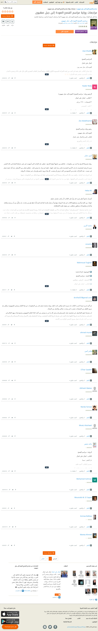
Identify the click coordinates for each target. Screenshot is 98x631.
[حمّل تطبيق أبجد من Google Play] (10, 621)
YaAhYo (75, 577)
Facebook (14, 77)
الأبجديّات (81, 2)
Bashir (75, 586)
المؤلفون (51, 2)
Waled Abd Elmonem (94, 577)
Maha (95, 586)
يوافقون (82, 78)
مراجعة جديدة (6, 16)
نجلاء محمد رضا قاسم (67, 23)
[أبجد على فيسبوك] (55, 627)
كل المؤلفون (55, 597)
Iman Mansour (81, 586)
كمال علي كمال (81, 23)
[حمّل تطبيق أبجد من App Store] (10, 614)
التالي (42, 559)
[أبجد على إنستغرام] (45, 627)
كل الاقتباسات (18, 590)
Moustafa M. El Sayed (94, 594)
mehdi (88, 586)
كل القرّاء (92, 599)
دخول (2, 2)
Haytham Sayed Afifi (81, 577)
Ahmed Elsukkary (87, 577)
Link (9, 77)
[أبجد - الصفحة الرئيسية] (91, 2)
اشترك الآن (64, 31)
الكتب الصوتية (69, 2)
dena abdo (27, 591)
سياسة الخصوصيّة (82, 627)
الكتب (76, 2)
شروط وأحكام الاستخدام (72, 627)
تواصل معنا (68, 618)
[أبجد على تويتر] (50, 627)
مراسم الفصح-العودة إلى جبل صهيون (87, 8)
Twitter (12, 77)
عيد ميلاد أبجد (60, 2)
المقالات (45, 2)
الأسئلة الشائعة (67, 621)
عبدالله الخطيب (87, 594)
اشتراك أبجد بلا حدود (91, 618)
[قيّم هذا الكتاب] (7, 11)
